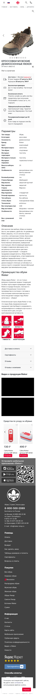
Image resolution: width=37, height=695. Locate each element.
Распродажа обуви (12, 583)
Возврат (8, 545)
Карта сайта (9, 630)
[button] (3, 35)
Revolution (10, 579)
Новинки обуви (10, 576)
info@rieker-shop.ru (17, 526)
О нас (7, 618)
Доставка (8, 541)
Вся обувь (8, 572)
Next (31, 431)
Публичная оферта (12, 638)
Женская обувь (10, 591)
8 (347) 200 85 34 (16, 521)
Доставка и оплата (12, 349)
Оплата (7, 537)
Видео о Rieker (10, 646)
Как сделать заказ (12, 549)
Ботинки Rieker (10, 603)
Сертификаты (10, 355)
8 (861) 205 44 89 (22, 523)
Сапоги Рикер (10, 599)
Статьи (7, 626)
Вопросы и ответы (12, 561)
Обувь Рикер (10, 595)
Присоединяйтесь (13, 666)
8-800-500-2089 (15, 508)
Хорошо (26, 690)
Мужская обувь (11, 587)
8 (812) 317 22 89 (11, 519)
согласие (17, 683)
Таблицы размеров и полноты (16, 553)
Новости (8, 650)
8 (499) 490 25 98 (19, 514)
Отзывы (8, 361)
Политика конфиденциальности (17, 642)
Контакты (8, 622)
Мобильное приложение (14, 634)
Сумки (7, 607)
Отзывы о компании (13, 367)
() (27, 77)
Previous (5, 431)
